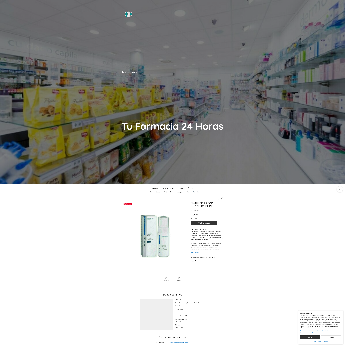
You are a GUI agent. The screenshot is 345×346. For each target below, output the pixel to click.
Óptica (190, 188)
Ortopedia (168, 192)
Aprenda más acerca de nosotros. (309, 333)
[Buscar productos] (339, 189)
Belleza (155, 188)
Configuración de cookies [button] (321, 341)
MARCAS (196, 192)
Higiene (181, 188)
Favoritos (166, 280)
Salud (158, 192)
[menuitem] (219, 198)
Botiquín (149, 192)
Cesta (179, 280)
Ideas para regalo (182, 192)
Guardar (128, 204)
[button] (197, 261)
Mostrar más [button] (195, 252)
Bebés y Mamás (168, 188)
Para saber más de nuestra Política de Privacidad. (314, 331)
